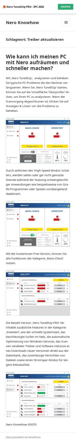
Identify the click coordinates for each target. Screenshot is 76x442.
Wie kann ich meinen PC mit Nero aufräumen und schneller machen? (37, 62)
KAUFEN (65, 6)
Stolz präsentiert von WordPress (23, 437)
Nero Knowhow (22, 22)
